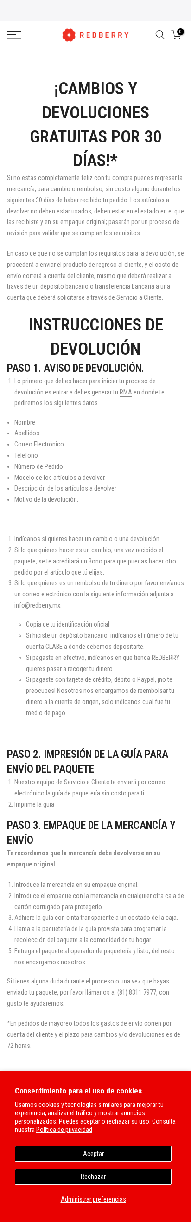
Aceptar (93, 1153)
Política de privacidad (64, 1129)
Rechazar (93, 1176)
